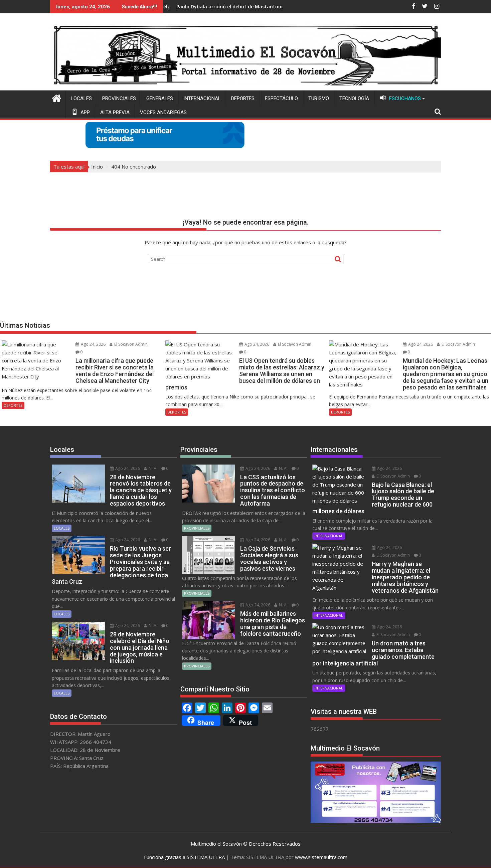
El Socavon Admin (130, 344)
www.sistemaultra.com (321, 857)
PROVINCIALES (119, 98)
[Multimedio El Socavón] (56, 97)
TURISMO (318, 98)
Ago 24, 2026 (93, 344)
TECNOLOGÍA (354, 98)
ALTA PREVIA (115, 112)
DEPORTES (243, 98)
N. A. (152, 468)
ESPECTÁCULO (281, 98)
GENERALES (159, 98)
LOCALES (81, 98)
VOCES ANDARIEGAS (163, 112)
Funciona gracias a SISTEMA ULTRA (184, 857)
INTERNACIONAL (202, 98)
